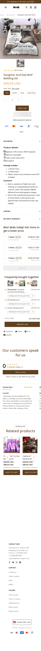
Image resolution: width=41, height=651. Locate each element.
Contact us (13, 572)
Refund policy (13, 611)
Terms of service (14, 599)
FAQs (10, 580)
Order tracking (14, 576)
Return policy (13, 607)
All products (11, 15)
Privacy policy (13, 595)
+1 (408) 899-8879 (15, 556)
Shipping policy (14, 603)
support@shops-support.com (19, 558)
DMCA (11, 585)
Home (2, 15)
